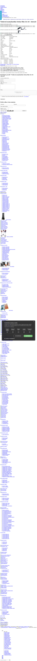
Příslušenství (4, 302)
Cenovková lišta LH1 (5, 534)
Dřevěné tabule (3, 135)
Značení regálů (4, 404)
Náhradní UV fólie (5, 420)
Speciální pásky (3, 567)
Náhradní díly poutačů (4, 432)
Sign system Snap (5, 396)
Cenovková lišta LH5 (5, 537)
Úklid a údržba (2, 615)
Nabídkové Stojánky (5, 202)
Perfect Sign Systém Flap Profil (7, 394)
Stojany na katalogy (4, 228)
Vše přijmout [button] (28, 335)
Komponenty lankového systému (7, 164)
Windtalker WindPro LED (6, 126)
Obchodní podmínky (3, 7)
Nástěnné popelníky (5, 581)
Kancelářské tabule (4, 448)
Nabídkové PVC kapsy (5, 210)
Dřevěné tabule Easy (5, 144)
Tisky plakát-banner (4, 442)
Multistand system (5, 158)
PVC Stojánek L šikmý (5, 529)
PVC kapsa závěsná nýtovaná (6, 522)
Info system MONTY (5, 398)
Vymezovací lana (5, 570)
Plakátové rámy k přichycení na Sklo (6, 282)
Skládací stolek (4, 549)
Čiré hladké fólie (4, 422)
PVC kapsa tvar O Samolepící (6, 520)
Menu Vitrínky (3, 355)
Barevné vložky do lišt (5, 538)
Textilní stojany (3, 237)
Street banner (11, 310)
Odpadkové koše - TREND (6, 470)
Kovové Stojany (8, 219)
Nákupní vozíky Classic (6, 503)
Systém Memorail (5, 184)
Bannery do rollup (5, 444)
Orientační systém (3, 417)
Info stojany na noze (5, 159)
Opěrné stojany (4, 137)
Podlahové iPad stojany (4, 389)
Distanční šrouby (3, 275)
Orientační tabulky (4, 392)
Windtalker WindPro (5, 123)
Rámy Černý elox (5, 254)
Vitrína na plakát (4, 346)
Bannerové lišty (3, 291)
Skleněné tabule (4, 452)
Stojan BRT (3, 238)
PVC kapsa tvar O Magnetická (7, 519)
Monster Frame (3, 311)
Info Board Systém (5, 154)
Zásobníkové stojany (5, 200)
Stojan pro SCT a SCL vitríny (4, 374)
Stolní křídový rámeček (5, 138)
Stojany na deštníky (5, 486)
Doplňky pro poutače (3, 446)
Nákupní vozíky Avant (5, 504)
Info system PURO (5, 402)
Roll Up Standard (5, 297)
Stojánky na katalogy (5, 197)
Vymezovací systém (4, 568)
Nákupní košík (6, 652)
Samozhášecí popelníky (5, 583)
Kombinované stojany (4, 224)
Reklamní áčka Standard (6, 115)
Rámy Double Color (5, 258)
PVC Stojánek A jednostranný (6, 527)
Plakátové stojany (5, 160)
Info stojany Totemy (4, 410)
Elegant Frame (4, 253)
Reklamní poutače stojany (13, 627)
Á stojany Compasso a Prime (6, 118)
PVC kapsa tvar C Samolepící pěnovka (8, 517)
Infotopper (2, 292)
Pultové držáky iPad (4, 387)
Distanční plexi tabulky (4, 412)
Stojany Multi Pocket (4, 227)
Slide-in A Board (4, 119)
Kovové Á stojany (5, 122)
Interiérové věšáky (4, 484)
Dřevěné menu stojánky (6, 208)
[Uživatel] (2, 657)
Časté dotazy (2, 11)
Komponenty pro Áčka (5, 427)
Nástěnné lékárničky (4, 573)
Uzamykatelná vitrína (4, 288)
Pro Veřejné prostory (3, 587)
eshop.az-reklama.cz (7, 626)
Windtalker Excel (5, 128)
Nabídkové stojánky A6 (6, 205)
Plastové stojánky (3, 193)
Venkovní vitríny (9, 64)
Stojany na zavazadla (4, 562)
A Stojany (2, 113)
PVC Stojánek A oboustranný (6, 528)
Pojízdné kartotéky (5, 460)
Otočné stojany (3, 225)
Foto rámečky (12, 266)
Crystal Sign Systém (5, 400)
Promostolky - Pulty (4, 186)
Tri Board (3, 133)
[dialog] (18, 330)
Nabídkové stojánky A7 (6, 206)
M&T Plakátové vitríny (5, 352)
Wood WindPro (4, 125)
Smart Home (2, 620)
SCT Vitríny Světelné (3, 372)
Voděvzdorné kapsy (5, 421)
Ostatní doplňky (4, 438)
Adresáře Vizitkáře (5, 459)
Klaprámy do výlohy (5, 285)
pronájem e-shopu (26, 626)
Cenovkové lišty (2, 532)
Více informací (26, 96)
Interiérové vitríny (3, 358)
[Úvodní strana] (2, 658)
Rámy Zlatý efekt (5, 257)
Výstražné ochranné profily (5, 565)
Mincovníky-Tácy (4, 166)
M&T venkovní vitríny (5, 351)
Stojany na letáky (3, 243)
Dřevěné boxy (4, 150)
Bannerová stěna (4, 179)
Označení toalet (3, 415)
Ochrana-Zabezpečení (3, 575)
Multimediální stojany (3, 390)
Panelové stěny (4, 178)
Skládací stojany (3, 221)
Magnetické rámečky (5, 286)
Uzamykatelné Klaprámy (6, 250)
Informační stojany (4, 152)
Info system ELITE (5, 397)
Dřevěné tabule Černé (5, 146)
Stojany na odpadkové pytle (6, 604)
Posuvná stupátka (3, 507)
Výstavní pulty (4, 548)
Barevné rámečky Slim (5, 268)
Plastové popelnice (4, 578)
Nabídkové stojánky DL (6, 207)
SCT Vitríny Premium (15, 64)
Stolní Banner (4, 301)
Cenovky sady (4, 541)
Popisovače (4, 439)
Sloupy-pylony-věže (4, 170)
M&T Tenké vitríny (5, 350)
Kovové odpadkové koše (6, 466)
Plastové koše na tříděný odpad (7, 474)
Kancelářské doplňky (4, 478)
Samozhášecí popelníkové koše (7, 471)
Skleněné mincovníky (5, 168)
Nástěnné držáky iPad (4, 388)
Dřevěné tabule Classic (5, 145)
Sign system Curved (5, 395)
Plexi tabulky (3, 276)
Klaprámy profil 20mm (5, 247)
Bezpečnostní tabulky (4, 566)
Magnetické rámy (3, 277)
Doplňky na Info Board (5, 430)
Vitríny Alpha (4, 344)
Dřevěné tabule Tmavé (5, 148)
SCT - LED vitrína (5, 347)
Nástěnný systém (3, 181)
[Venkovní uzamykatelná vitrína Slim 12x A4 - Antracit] (9, 25)
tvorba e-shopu (21, 626)
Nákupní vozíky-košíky (4, 501)
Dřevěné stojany (3, 229)
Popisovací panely (5, 437)
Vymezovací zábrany (4, 409)
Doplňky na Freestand (5, 426)
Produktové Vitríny (4, 496)
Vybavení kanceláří (3, 490)
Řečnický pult (4, 140)
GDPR (1, 8)
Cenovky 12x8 (4, 542)
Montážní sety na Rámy (6, 429)
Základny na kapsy (5, 209)
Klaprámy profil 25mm (5, 248)
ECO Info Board (4, 156)
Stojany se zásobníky (10, 236)
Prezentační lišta (4, 453)
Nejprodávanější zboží (3, 623)
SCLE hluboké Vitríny (5, 345)
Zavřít (6, 631)
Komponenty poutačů (4, 425)
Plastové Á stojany (5, 121)
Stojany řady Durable (4, 223)
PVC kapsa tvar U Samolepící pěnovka (8, 525)
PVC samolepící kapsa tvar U (6, 513)
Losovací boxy (4, 211)
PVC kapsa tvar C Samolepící (6, 516)
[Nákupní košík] (2, 655)
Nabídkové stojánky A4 (6, 203)
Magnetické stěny (5, 177)
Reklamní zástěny (4, 175)
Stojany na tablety (4, 406)
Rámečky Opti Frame (5, 259)
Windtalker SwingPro (5, 124)
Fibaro (2, 619)
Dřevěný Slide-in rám (5, 139)
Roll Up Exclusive (5, 298)
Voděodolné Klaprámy (5, 252)
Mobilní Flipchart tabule (6, 454)
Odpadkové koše (3, 464)
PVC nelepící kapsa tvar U (6, 512)
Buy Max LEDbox (3, 320)
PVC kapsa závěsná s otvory (6, 526)
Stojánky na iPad (3, 386)
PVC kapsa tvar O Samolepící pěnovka (8, 521)
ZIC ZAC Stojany (4, 220)
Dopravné (1, 10)
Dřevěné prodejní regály (5, 545)
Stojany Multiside (4, 240)
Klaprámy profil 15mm (5, 246)
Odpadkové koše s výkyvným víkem (7, 598)
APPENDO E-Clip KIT (6, 163)
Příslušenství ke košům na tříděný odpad (8, 476)
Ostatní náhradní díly (5, 434)
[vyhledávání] (2, 656)
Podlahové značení (4, 408)
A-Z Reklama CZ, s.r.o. (24, 627)
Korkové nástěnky (5, 450)
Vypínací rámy (3, 289)
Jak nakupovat (2, 6)
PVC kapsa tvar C (5, 514)
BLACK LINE (2, 65)
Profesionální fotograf (4, 627)
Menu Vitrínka (3, 407)
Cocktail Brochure (5, 183)
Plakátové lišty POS (4, 290)
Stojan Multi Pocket (5, 157)
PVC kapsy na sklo (5, 284)
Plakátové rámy (2, 293)
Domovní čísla (3, 414)
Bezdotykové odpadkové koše (7, 475)
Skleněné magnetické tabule (6, 451)
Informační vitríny (3, 64)
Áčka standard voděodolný (6, 116)
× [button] (33, 321)
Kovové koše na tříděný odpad (7, 473)
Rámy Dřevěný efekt (5, 255)
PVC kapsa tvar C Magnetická (7, 515)
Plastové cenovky (4, 540)
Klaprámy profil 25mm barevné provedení (8, 249)
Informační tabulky (4, 413)
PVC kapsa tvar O (5, 518)
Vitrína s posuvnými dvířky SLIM (7, 340)
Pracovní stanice (3, 489)
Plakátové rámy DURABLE (5, 271)
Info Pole (3, 132)
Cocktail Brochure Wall (4, 241)
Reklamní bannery (3, 317)
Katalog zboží (6, 651)
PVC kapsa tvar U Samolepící (6, 524)
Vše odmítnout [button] (18, 335)
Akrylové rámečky (5, 269)
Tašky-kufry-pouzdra (4, 441)
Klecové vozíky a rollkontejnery (7, 505)
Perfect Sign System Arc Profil (7, 393)
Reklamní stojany (3, 191)
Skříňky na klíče (4, 482)
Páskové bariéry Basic (5, 571)
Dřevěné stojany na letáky (6, 149)
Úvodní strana (2, 5)
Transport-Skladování (3, 563)
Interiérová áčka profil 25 (6, 117)
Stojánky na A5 (4, 195)
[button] (9, 338)
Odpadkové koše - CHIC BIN (7, 467)
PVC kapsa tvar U (5, 523)
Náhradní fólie (3, 419)
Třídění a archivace (4, 457)
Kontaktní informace (3, 12)
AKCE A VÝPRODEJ (3, 622)
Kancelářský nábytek (3, 593)
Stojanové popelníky (5, 580)
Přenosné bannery (4, 295)
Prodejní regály (4, 142)
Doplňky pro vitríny (3, 384)
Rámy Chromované (5, 256)
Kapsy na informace (5, 273)
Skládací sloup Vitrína (5, 173)
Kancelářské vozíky (4, 488)
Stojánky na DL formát (5, 196)
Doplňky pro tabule (4, 436)
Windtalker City (4, 127)
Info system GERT (5, 403)
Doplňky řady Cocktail (5, 431)
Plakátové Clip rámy (4, 245)
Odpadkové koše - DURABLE (7, 469)
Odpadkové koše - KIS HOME (7, 601)
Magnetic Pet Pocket (5, 279)
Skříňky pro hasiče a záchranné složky (7, 590)
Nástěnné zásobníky (5, 199)
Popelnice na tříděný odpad (6, 472)
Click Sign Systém (5, 399)
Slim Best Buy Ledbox (4, 319)
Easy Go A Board (5, 129)
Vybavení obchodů (3, 553)
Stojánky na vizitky (5, 198)
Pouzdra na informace (5, 510)
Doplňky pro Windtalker (6, 428)
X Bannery (4, 300)
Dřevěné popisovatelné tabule (6, 130)
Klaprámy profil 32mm (5, 251)
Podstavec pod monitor (5, 481)
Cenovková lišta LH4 (5, 536)
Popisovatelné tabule (5, 120)
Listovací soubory (5, 461)
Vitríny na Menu (4, 353)
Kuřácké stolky (4, 582)
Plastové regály (3, 559)
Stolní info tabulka (5, 401)
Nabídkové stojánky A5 (6, 204)
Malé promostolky (5, 188)
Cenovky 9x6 (4, 543)
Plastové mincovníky (5, 167)
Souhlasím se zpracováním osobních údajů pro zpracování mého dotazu (12, 96)
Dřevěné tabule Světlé (5, 147)
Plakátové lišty (4, 141)
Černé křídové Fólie (5, 423)
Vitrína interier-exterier (5, 343)
